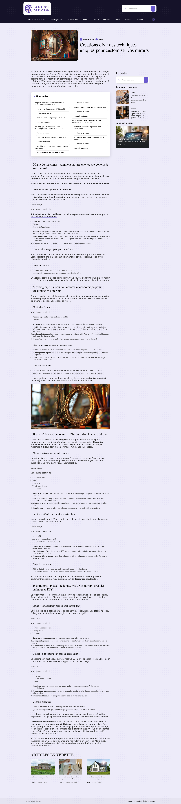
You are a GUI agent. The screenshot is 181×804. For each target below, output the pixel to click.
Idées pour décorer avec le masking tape (51, 137)
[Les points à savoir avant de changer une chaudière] (71, 767)
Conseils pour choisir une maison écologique (96, 778)
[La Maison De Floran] (37, 8)
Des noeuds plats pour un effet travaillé (51, 109)
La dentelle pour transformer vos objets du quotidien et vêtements (76, 183)
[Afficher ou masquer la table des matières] (78, 96)
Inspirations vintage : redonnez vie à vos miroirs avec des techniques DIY (86, 121)
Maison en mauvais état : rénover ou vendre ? (40, 778)
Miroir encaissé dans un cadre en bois (50, 152)
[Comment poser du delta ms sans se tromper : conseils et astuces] (122, 97)
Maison (133, 108)
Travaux (33, 782)
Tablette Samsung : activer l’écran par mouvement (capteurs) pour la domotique (131, 140)
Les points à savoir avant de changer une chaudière (69, 778)
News (101, 39)
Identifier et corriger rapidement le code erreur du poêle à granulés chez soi (138, 114)
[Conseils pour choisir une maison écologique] (98, 767)
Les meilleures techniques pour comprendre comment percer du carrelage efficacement (70, 215)
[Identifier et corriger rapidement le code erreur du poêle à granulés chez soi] (122, 112)
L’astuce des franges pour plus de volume (51, 118)
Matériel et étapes (45, 113)
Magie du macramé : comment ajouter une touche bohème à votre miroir (49, 104)
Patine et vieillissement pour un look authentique (87, 128)
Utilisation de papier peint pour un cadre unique (89, 138)
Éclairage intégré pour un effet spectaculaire (90, 107)
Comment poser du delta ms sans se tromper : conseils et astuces (138, 98)
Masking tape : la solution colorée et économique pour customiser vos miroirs (49, 127)
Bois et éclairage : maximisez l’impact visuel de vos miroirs (51, 147)
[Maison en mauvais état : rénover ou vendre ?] (43, 767)
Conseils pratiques (43, 122)
